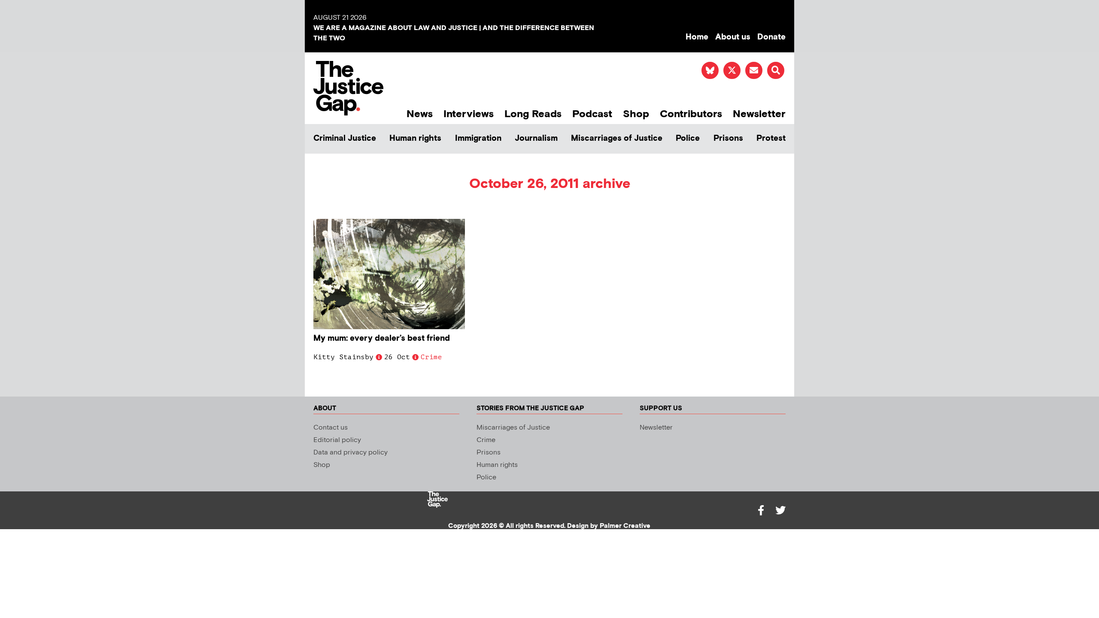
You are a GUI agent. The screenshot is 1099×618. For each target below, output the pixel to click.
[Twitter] (780, 510)
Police (688, 138)
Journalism (536, 138)
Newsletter (759, 114)
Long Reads (533, 114)
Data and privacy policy (350, 452)
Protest (771, 138)
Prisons (728, 138)
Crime (431, 357)
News (420, 114)
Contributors (691, 114)
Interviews (468, 114)
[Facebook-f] (761, 510)
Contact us (330, 427)
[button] (776, 70)
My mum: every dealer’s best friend (381, 338)
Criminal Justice (344, 138)
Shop (636, 114)
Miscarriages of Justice (616, 138)
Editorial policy (337, 440)
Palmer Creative (625, 526)
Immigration (478, 138)
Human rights (415, 138)
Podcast (592, 114)
